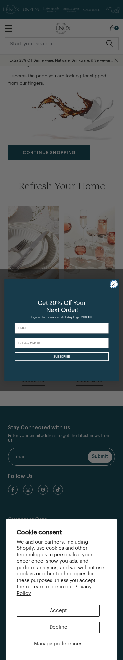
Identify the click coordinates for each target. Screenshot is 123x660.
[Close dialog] (113, 284)
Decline (58, 627)
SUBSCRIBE (61, 356)
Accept (58, 610)
